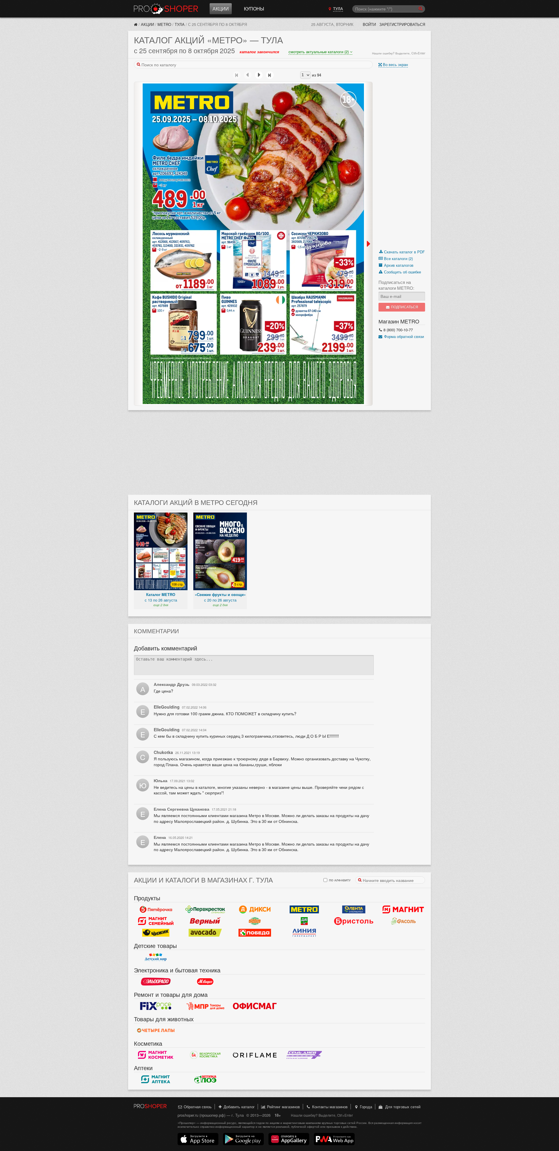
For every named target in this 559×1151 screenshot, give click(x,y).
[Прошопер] (135, 24)
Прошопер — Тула (166, 8)
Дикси (255, 909)
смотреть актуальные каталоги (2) (319, 51)
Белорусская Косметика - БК (205, 1055)
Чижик (156, 933)
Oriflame (255, 1055)
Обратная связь (197, 1106)
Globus (255, 921)
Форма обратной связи (403, 336)
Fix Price (156, 1006)
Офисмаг (255, 1006)
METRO (164, 24)
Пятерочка (156, 909)
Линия (304, 933)
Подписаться (404, 307)
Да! (304, 921)
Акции (221, 8)
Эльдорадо (156, 982)
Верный (205, 921)
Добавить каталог (238, 1106)
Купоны (254, 8)
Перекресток (205, 909)
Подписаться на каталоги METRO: (396, 285)
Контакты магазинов (329, 1106)
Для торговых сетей (401, 1106)
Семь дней (304, 1055)
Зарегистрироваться (402, 24)
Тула (180, 24)
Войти (369, 24)
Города (365, 1106)
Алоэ (205, 1079)
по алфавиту (339, 880)
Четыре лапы (156, 1030)
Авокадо (205, 933)
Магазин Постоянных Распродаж (205, 1006)
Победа (255, 933)
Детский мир (156, 957)
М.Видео (205, 982)
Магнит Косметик (156, 1055)
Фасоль (403, 921)
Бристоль (353, 921)
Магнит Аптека (156, 1079)
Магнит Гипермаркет (156, 921)
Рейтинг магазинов (283, 1106)
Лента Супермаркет (353, 909)
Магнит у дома (403, 909)
